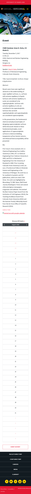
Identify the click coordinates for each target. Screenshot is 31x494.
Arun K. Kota (12, 69)
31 (15, 253)
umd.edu (3, 491)
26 (15, 228)
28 (15, 238)
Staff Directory (15, 459)
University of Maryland (15, 2)
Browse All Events (18, 221)
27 (15, 233)
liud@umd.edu (7, 65)
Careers (15, 464)
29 (15, 243)
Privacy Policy (4, 489)
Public (9, 210)
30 (15, 248)
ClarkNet (15, 474)
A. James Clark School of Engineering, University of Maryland (12, 6)
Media (15, 469)
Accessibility (11, 489)
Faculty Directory (15, 454)
